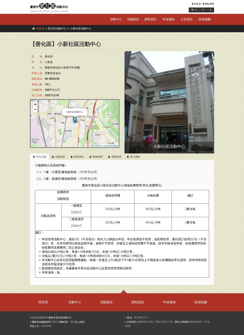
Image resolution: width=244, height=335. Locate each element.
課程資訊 (150, 19)
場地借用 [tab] (116, 156)
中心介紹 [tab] (41, 156)
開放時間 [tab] (98, 156)
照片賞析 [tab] (135, 156)
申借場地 (168, 19)
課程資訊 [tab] (79, 156)
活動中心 (116, 19)
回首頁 (40, 28)
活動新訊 (133, 19)
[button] (75, 120)
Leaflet (96, 145)
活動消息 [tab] (60, 156)
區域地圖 (205, 19)
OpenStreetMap (111, 145)
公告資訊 (187, 19)
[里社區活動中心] (169, 102)
